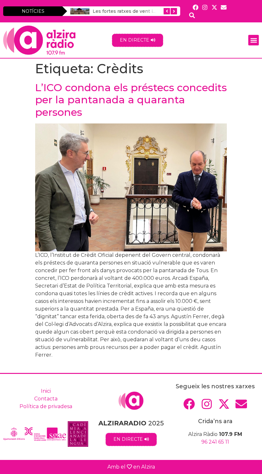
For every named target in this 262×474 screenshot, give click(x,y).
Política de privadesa (45, 406)
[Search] (192, 15)
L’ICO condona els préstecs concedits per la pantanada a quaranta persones (131, 99)
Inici (46, 391)
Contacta (46, 399)
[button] (253, 40)
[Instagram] (205, 7)
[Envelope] (223, 7)
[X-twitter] (214, 7)
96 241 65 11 (215, 442)
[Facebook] (196, 7)
